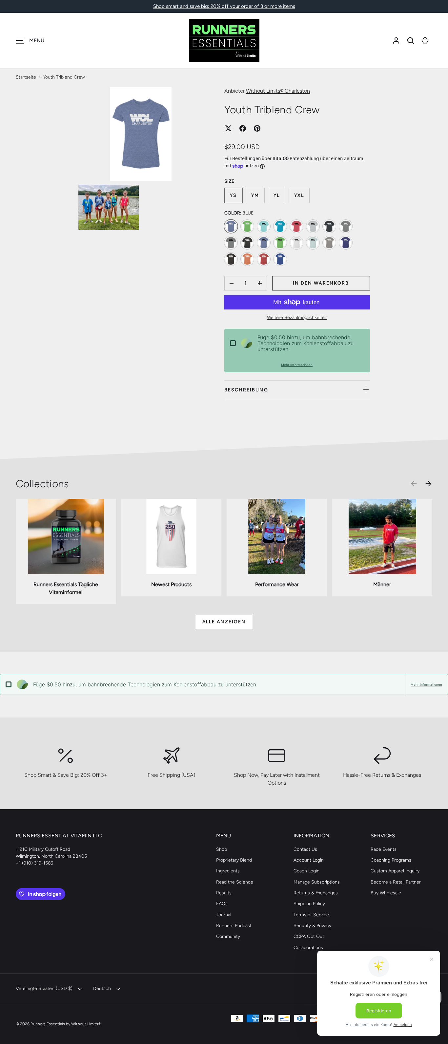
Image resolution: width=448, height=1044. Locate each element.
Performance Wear (276, 584)
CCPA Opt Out (309, 936)
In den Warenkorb (321, 283)
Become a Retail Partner (396, 882)
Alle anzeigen (224, 622)
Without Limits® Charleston (278, 91)
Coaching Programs (391, 860)
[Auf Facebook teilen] (242, 128)
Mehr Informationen (297, 365)
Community (228, 936)
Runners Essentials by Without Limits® (66, 1023)
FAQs (222, 903)
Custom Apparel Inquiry (395, 871)
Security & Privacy (312, 925)
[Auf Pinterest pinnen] (257, 128)
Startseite (26, 77)
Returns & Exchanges (316, 893)
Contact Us (305, 849)
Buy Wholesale (386, 893)
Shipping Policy (309, 903)
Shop (221, 849)
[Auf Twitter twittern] (228, 128)
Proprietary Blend (234, 860)
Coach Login (306, 871)
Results (224, 893)
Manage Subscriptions (317, 882)
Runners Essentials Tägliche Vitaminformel (65, 588)
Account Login (309, 860)
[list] (142, 160)
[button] (410, 40)
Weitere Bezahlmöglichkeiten (297, 317)
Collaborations (308, 947)
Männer (382, 584)
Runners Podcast (234, 925)
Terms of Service (311, 915)
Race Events (384, 849)
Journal (223, 915)
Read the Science (234, 882)
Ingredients (228, 871)
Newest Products (171, 584)
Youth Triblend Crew (64, 77)
